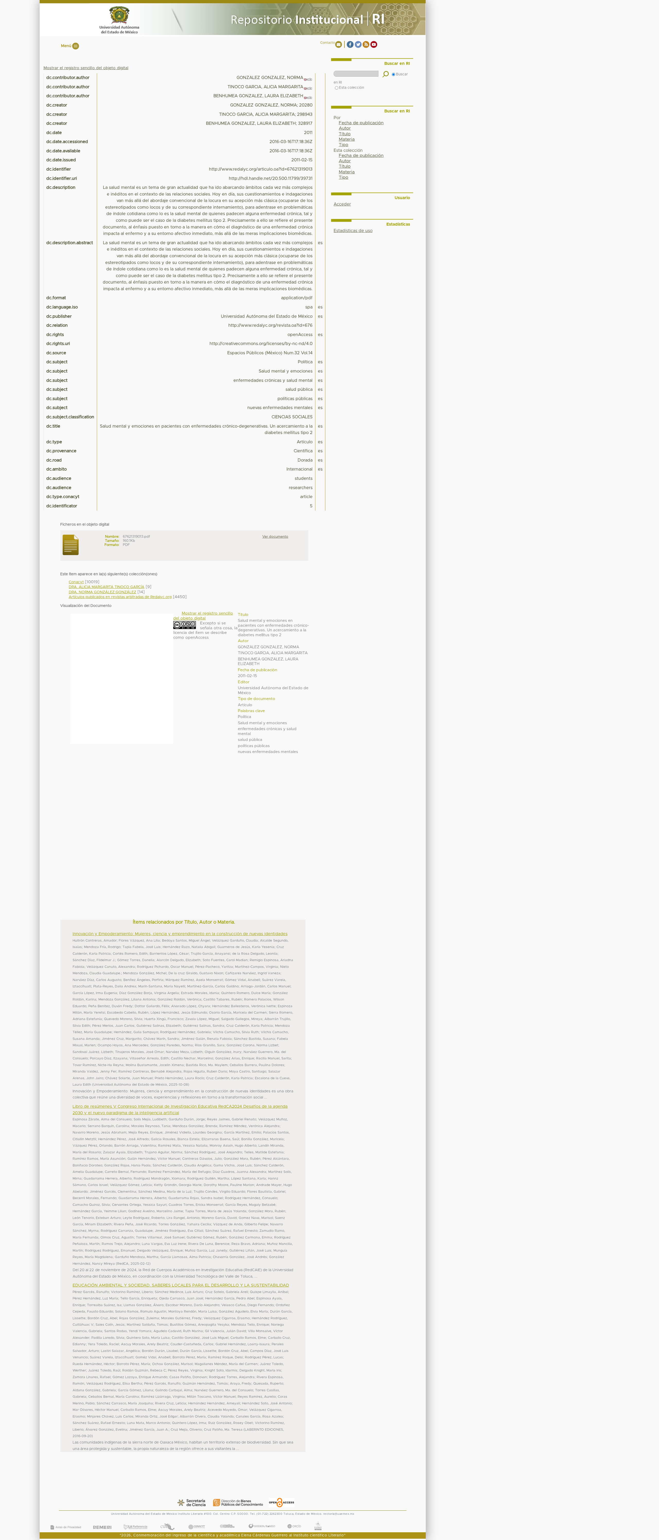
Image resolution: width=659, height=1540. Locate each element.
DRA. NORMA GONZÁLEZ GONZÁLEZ (102, 592)
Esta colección (351, 88)
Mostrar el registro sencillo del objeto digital (86, 68)
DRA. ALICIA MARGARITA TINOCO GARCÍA (106, 587)
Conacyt (76, 582)
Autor (345, 128)
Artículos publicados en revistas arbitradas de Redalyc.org (120, 597)
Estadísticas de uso (353, 231)
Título (345, 134)
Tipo (343, 145)
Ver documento (275, 536)
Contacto (327, 43)
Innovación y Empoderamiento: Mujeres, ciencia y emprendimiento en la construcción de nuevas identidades (180, 934)
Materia (347, 139)
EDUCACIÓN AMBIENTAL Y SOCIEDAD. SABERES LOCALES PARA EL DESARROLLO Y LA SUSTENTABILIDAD (181, 1285)
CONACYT (196, 1522)
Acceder (342, 204)
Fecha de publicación (361, 123)
